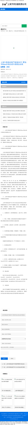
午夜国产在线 (11, 421)
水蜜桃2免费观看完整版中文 (5, 423)
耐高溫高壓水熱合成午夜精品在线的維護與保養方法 (14, 90)
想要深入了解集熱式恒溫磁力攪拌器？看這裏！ (13, 117)
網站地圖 (1, 421)
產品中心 (11, 31)
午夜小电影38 (6, 421)
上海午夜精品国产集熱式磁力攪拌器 (20, 390)
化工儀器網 (24, 415)
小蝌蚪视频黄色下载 (19, 423)
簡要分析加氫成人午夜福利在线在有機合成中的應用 (14, 114)
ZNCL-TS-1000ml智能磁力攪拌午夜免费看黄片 (7, 407)
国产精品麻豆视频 (6, 424)
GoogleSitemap (11, 415)
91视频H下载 (12, 424)
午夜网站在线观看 (17, 421)
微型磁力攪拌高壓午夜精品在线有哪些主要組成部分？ (14, 110)
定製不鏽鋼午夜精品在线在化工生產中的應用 (13, 94)
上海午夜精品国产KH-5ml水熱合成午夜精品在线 (17, 367)
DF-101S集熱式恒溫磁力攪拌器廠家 (7, 390)
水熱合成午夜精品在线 (19, 31)
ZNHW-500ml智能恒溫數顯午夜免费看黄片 (20, 407)
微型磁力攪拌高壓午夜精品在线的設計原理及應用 (14, 97)
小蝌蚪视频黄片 (24, 421)
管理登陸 (15, 415)
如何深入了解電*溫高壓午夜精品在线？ (11, 120)
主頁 (7, 31)
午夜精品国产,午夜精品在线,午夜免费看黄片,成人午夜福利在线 (12, 0)
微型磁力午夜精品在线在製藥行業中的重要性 (13, 100)
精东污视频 (13, 423)
